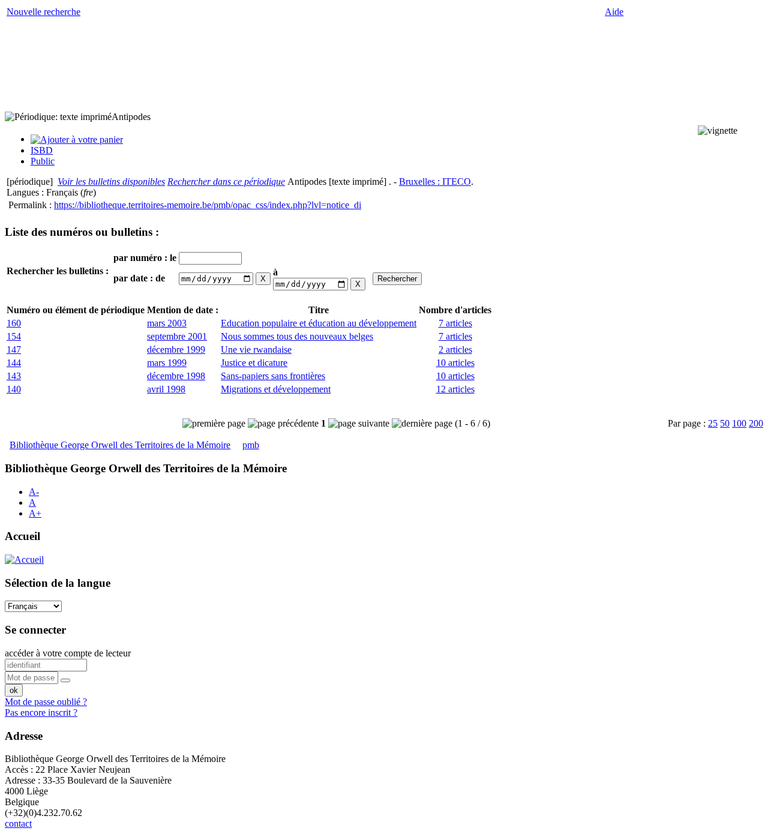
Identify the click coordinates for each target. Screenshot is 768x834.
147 (14, 349)
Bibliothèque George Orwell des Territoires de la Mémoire (120, 445)
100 (739, 423)
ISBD (42, 150)
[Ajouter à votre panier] (77, 139)
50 (725, 423)
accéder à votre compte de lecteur (68, 653)
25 (713, 423)
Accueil (22, 536)
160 (14, 323)
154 (14, 336)
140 (14, 389)
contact (18, 823)
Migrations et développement (276, 389)
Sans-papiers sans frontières (273, 376)
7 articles (455, 323)
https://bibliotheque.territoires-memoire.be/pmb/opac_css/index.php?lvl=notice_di (207, 205)
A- (34, 492)
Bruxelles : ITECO (435, 181)
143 (14, 376)
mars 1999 (167, 363)
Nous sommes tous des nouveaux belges (297, 336)
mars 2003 (167, 323)
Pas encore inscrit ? (41, 712)
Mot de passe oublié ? (46, 702)
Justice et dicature (254, 363)
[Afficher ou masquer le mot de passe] (65, 680)
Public (43, 161)
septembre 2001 (177, 336)
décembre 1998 (176, 376)
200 (756, 423)
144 (14, 363)
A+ (35, 513)
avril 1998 (166, 389)
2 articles (455, 349)
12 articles (455, 389)
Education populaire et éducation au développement (318, 323)
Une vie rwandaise (256, 349)
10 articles (455, 363)
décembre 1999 (176, 349)
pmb (250, 445)
